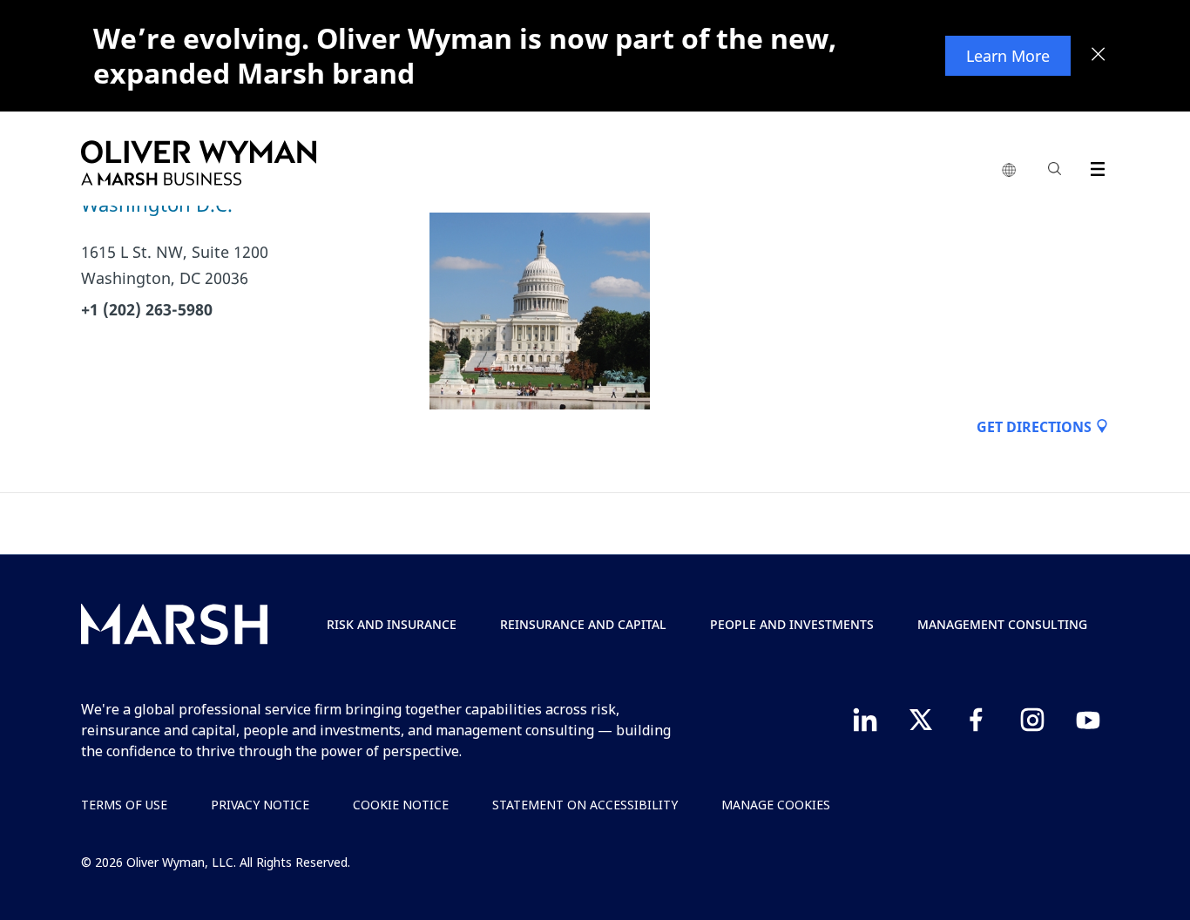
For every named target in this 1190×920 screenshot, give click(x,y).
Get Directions (1036, 426)
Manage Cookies (775, 804)
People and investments (792, 624)
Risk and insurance (391, 624)
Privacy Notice (260, 804)
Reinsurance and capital (583, 624)
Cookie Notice (401, 804)
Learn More (1008, 55)
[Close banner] (1098, 55)
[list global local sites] (1009, 171)
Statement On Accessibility (585, 804)
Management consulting (1002, 624)
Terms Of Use (124, 804)
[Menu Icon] (1093, 166)
